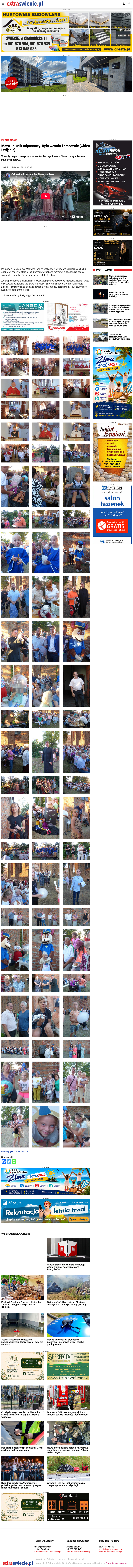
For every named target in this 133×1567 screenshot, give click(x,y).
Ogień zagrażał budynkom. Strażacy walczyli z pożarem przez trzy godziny (67, 1303)
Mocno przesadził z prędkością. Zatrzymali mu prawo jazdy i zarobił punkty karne (65, 1342)
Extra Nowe (9, 140)
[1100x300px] (45, 1211)
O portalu (40, 1559)
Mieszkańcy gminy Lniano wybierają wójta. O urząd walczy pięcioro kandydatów (66, 1267)
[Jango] (22, 317)
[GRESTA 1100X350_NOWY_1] (66, 31)
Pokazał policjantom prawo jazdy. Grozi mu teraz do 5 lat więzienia (21, 1448)
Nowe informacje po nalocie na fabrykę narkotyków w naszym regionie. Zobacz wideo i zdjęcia (67, 1450)
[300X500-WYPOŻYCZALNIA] (112, 172)
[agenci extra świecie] (112, 253)
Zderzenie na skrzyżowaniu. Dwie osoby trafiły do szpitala (119, 337)
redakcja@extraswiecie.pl (14, 1151)
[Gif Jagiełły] (66, 74)
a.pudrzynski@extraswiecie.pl (47, 1551)
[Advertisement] (66, 114)
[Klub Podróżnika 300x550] (112, 383)
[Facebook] (4, 1161)
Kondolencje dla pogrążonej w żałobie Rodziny (118, 294)
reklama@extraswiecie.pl (110, 1551)
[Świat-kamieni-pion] (112, 452)
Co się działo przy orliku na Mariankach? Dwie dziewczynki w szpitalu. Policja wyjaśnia (22, 1414)
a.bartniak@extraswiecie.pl (78, 1551)
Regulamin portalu (76, 1559)
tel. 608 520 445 (73, 1549)
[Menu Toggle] (3, 4)
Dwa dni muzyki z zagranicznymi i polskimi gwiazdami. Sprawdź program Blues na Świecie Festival (21, 1485)
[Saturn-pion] (112, 515)
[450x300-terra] (22, 1366)
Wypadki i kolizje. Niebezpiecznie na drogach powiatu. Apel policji (66, 1484)
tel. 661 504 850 (41, 1549)
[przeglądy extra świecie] (112, 222)
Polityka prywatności (56, 1559)
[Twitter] (9, 1161)
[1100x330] (45, 1181)
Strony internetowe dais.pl (117, 1563)
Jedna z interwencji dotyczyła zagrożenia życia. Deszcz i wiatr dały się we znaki (22, 1342)
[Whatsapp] (14, 1161)
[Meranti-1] (68, 317)
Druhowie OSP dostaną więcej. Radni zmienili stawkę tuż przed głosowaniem (67, 1413)
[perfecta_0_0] (68, 1366)
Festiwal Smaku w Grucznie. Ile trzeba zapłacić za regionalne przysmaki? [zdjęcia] (21, 1304)
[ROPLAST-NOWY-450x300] (68, 1507)
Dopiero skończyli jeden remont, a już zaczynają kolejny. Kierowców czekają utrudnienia (120, 322)
